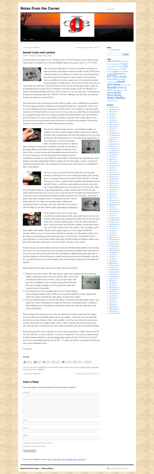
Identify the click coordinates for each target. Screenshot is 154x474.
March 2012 (112, 209)
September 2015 (113, 166)
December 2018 (113, 133)
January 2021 (113, 107)
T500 (119, 87)
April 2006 (112, 304)
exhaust (121, 71)
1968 (109, 61)
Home (25, 39)
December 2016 (113, 148)
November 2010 (113, 220)
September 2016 (113, 153)
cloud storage (118, 66)
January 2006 (113, 311)
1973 (119, 61)
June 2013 (112, 194)
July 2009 (112, 254)
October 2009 (113, 248)
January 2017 (113, 146)
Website (25, 435)
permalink (40, 369)
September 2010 (113, 224)
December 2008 (113, 270)
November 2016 (113, 150)
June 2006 (112, 300)
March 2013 (112, 198)
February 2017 (113, 144)
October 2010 (113, 222)
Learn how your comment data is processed (69, 459)
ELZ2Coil (109, 71)
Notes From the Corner (40, 8)
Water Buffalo (116, 97)
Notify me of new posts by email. (35, 446)
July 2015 (112, 168)
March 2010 (112, 237)
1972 (114, 61)
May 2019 (112, 131)
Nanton (119, 79)
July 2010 (112, 228)
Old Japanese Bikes (114, 50)
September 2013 (113, 187)
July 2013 (112, 192)
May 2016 (112, 159)
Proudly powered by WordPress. (118, 468)
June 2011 (112, 213)
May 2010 (112, 233)
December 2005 (113, 313)
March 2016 (112, 161)
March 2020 (112, 122)
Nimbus (123, 79)
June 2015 (112, 170)
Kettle (123, 76)
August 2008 (112, 278)
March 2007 (112, 291)
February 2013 (113, 200)
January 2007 (113, 296)
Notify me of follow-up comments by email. (38, 443)
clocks (113, 66)
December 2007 (113, 289)
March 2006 (112, 307)
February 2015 (113, 174)
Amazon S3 (114, 64)
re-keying (77, 367)
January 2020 (113, 127)
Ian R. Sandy (48, 55)
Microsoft (110, 79)
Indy (118, 77)
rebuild (82, 367)
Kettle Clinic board (62, 337)
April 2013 (112, 196)
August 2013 (112, 189)
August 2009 (112, 252)
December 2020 (113, 109)
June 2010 (112, 231)
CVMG (123, 69)
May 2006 (112, 302)
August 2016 (112, 155)
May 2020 (112, 118)
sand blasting (124, 85)
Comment (26, 392)
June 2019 (112, 129)
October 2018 (113, 137)
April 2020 (112, 120)
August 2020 (112, 111)
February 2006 (113, 309)
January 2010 (113, 241)
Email (25, 427)
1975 (123, 61)
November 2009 (113, 246)
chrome (109, 66)
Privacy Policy (47, 468)
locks (71, 367)
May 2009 (112, 259)
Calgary (125, 63)
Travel (109, 90)
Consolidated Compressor (113, 69)
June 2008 (112, 283)
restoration (95, 367)
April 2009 (112, 261)
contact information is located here (64, 207)
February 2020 (113, 124)
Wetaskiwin (110, 100)
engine (116, 71)
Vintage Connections (121, 90)
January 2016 (113, 163)
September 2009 (113, 250)
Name (25, 420)
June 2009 (112, 257)
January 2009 (113, 267)
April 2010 (112, 235)
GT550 (122, 73)
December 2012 (113, 202)
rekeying (88, 367)
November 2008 (113, 272)
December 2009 (113, 244)
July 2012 (112, 207)
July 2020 (112, 114)
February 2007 (113, 294)
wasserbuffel (114, 92)
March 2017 (112, 142)
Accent (109, 64)
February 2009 (113, 265)
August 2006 (112, 298)
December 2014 (113, 179)
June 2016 (112, 157)
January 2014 (113, 181)
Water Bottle (114, 95)
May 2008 (112, 285)
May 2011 (112, 215)
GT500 (61, 367)
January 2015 (113, 176)
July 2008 (112, 281)
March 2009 (112, 263)
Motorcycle (42, 367)
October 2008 (113, 274)
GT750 (66, 367)
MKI (115, 79)
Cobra (125, 66)
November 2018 (113, 135)
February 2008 (113, 287)
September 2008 (113, 276)
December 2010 (113, 218)
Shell (129, 85)
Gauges (125, 71)
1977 (127, 61)
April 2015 (112, 172)
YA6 (114, 100)
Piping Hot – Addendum (31, 47)
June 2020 (112, 116)
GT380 (56, 367)
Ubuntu (114, 90)
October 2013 (113, 185)
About (32, 39)
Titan (124, 87)
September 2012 (113, 205)
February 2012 (113, 211)
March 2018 (112, 140)
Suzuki (25, 369)
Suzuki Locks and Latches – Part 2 (88, 47)
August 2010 (112, 226)
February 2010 (113, 239)
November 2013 (113, 183)
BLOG (119, 64)
